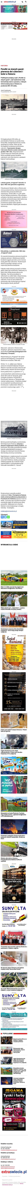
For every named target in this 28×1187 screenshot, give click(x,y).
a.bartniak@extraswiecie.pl (8, 1159)
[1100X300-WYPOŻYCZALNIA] (14, 26)
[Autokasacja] (14, 534)
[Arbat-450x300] (14, 239)
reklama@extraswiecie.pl (7, 1168)
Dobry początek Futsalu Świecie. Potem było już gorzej (14, 730)
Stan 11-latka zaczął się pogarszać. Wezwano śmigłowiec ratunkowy (12, 587)
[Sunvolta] (14, 916)
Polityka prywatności (14, 1176)
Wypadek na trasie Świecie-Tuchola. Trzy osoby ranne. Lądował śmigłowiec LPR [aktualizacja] (13, 814)
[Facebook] (2, 517)
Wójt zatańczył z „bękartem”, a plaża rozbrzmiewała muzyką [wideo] (13, 608)
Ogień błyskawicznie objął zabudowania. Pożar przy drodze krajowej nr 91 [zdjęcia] (11, 752)
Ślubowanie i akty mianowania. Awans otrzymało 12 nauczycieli (19, 1050)
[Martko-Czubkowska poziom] (14, 219)
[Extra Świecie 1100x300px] (14, 9)
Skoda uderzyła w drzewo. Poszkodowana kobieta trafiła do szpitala (11, 859)
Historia (4, 65)
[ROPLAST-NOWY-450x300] (14, 316)
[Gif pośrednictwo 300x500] (14, 691)
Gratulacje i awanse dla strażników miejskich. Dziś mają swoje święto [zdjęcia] (12, 630)
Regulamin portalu (7, 1180)
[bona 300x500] (14, 883)
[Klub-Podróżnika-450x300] (14, 765)
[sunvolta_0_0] (14, 1002)
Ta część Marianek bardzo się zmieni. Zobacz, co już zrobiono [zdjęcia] (13, 989)
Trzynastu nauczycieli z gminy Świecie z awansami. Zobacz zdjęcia (14, 947)
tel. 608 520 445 (5, 1157)
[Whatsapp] (8, 517)
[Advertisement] (14, 50)
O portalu (4, 1176)
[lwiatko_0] (14, 296)
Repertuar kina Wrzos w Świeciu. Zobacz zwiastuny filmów (20, 1040)
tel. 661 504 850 (5, 1148)
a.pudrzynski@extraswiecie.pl (9, 1150)
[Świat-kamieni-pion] (14, 652)
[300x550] (14, 1109)
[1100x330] (14, 525)
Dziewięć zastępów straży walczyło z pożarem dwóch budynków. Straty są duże (13, 837)
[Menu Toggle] (1, 2)
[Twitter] (5, 517)
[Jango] (14, 1021)
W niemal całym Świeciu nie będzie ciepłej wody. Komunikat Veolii (12, 968)
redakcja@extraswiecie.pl (9, 511)
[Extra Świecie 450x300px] (14, 785)
